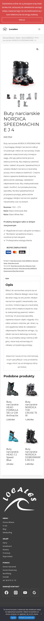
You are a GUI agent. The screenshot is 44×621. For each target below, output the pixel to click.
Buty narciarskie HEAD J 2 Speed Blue (12, 454)
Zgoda (13, 617)
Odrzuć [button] (22, 20)
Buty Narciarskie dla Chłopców (21, 266)
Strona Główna (8, 522)
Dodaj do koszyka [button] (12, 424)
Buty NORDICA (27, 261)
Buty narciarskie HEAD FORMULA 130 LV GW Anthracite (12, 408)
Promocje (6, 553)
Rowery (6, 549)
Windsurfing (7, 532)
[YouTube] (25, 592)
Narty (5, 543)
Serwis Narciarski (9, 566)
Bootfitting (7, 573)
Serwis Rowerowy (10, 570)
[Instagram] (16, 592)
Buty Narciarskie (16, 261)
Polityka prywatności (26, 617)
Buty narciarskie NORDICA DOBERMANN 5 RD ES (33, 454)
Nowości (35, 261)
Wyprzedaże (8, 556)
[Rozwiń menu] (39, 29)
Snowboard (7, 546)
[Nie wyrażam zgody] (41, 614)
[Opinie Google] (34, 592)
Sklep (5, 263)
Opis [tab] (7, 278)
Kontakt (6, 577)
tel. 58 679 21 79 (9, 580)
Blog (4, 529)
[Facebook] (6, 592)
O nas (5, 525)
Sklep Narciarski (13, 263)
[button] (37, 49)
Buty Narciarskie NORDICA (28, 268)
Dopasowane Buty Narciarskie (14, 271)
